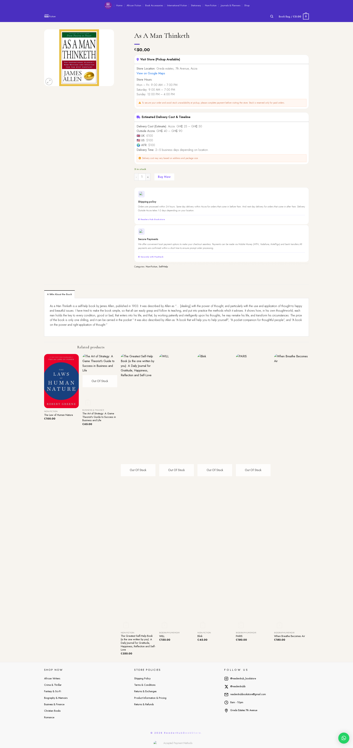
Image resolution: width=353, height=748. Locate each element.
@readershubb (237, 686)
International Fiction (177, 5)
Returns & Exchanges (145, 691)
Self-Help (163, 266)
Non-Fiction (211, 5)
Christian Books (52, 711)
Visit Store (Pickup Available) (160, 59)
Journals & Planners (230, 5)
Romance (49, 717)
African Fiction (134, 5)
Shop (246, 5)
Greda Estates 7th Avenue (243, 710)
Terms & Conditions (144, 685)
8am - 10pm (236, 702)
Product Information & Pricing (150, 698)
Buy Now (164, 177)
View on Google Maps (151, 73)
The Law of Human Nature (58, 415)
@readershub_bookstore (243, 678)
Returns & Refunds (144, 704)
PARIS (239, 636)
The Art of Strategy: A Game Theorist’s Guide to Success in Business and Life (99, 417)
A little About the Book (59, 294)
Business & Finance (54, 704)
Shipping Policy (142, 678)
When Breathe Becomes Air (289, 636)
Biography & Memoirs (55, 698)
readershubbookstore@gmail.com (248, 694)
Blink (199, 636)
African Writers (52, 678)
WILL (162, 636)
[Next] (308, 508)
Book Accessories (154, 5)
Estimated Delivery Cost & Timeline (166, 117)
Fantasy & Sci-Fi (52, 691)
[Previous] (44, 508)
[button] (343, 738)
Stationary (196, 5)
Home (119, 5)
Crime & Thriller (53, 685)
